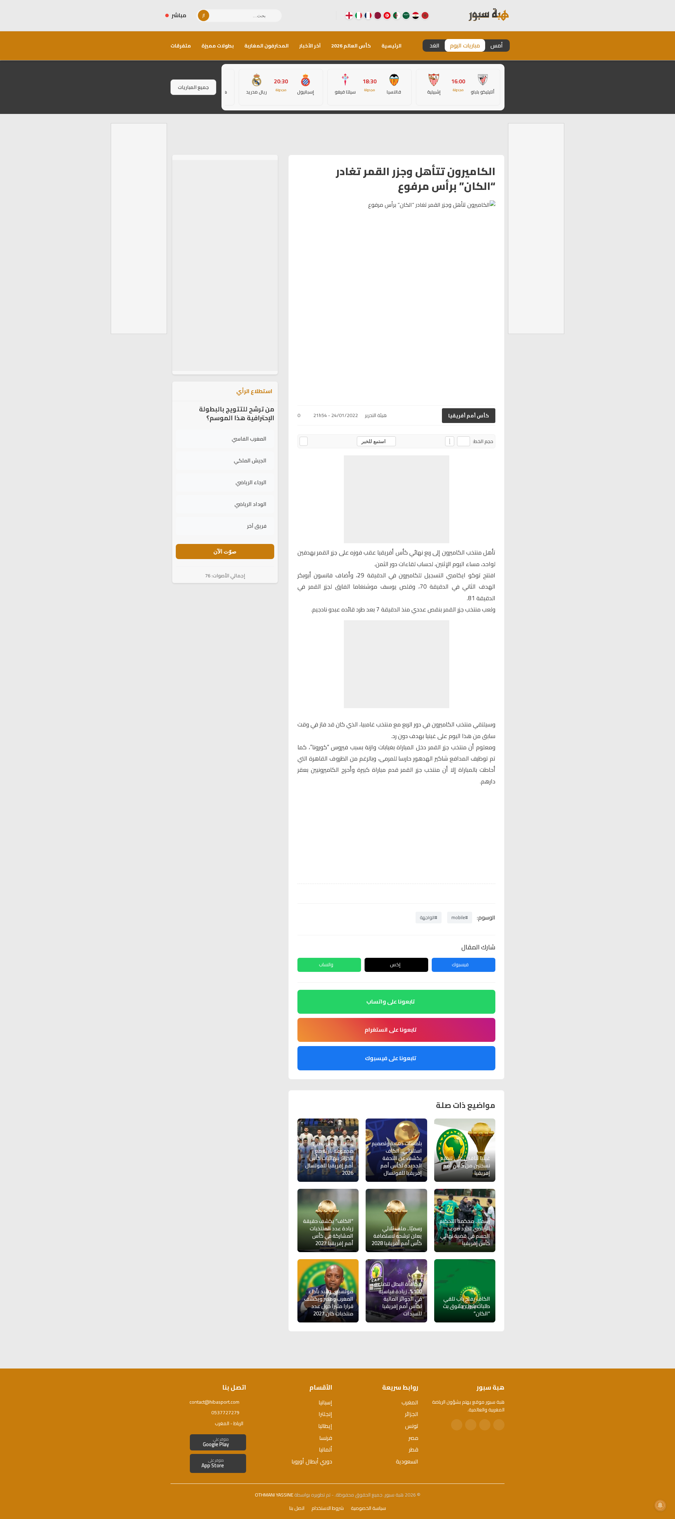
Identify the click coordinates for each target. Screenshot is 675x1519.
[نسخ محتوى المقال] (304, 441)
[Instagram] (314, 15)
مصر (413, 1438)
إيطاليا (325, 1426)
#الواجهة (428, 917)
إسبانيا (325, 1402)
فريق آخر (256, 526)
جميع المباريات (193, 87)
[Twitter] (484, 1424)
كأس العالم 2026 (351, 45)
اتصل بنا (296, 1508)
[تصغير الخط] (463, 441)
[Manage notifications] (660, 1505)
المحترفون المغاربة (266, 45)
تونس (411, 1426)
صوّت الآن (225, 552)
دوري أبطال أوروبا (311, 1461)
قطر (413, 1449)
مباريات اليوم (465, 45)
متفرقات (181, 45)
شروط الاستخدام (327, 1508)
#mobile (459, 917)
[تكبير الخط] (449, 441)
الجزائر (411, 1414)
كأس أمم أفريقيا (468, 415)
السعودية (407, 1461)
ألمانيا (325, 1449)
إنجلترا (325, 1414)
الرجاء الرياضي (251, 482)
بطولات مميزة (217, 45)
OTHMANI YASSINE (274, 1494)
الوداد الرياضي (250, 504)
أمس (496, 45)
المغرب (409, 1402)
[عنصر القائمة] (425, 15)
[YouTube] (303, 15)
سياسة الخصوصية (368, 1508)
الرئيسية (391, 45)
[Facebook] (325, 15)
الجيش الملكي (250, 460)
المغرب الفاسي (249, 439)
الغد (434, 45)
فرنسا (325, 1438)
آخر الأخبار (310, 45)
